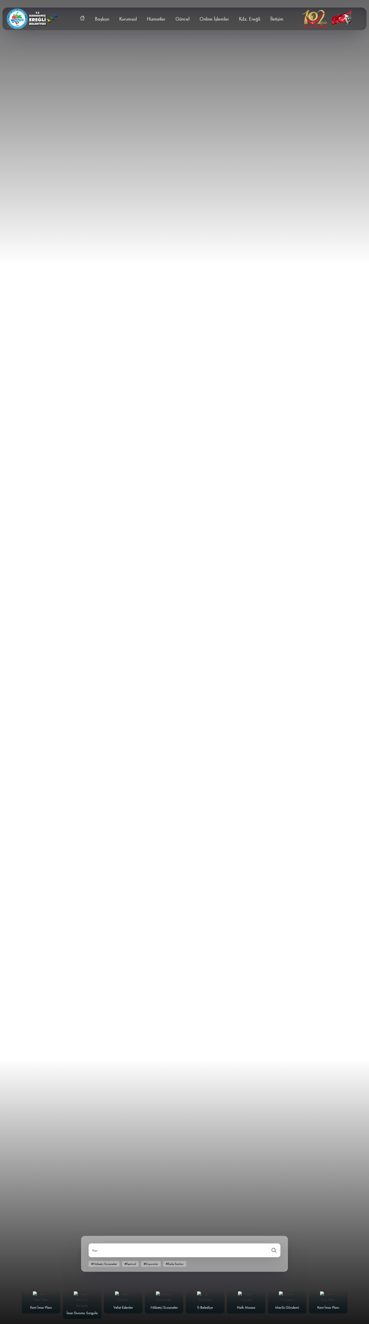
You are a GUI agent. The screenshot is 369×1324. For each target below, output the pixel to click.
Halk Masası (246, 1307)
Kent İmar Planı (41, 1307)
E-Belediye (205, 1307)
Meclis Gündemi (287, 1307)
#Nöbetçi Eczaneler (104, 1264)
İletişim (276, 19)
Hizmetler (156, 19)
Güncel (182, 19)
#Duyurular (151, 1264)
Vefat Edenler (123, 1307)
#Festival (130, 1264)
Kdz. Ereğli (249, 19)
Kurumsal (128, 19)
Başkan (102, 19)
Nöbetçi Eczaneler (164, 1307)
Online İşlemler (214, 19)
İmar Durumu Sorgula (82, 1313)
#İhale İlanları (175, 1264)
